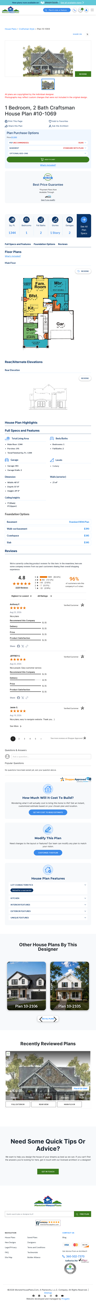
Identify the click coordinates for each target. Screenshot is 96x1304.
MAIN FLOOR (69, 1104)
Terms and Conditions (36, 1247)
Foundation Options (44, 244)
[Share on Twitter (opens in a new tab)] (22, 646)
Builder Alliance (33, 1257)
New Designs (10, 1242)
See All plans (48, 1019)
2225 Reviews (25, 588)
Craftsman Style (27, 29)
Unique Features (20, 917)
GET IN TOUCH (48, 1172)
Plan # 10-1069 (80, 1088)
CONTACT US (68, 1233)
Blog (64, 1237)
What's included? (13, 256)
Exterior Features (21, 911)
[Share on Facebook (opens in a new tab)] (18, 646)
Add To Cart (50, 159)
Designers (31, 1242)
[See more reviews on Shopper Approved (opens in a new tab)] (27, 646)
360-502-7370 (75, 1256)
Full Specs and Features (18, 244)
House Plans (11, 29)
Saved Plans (32, 1237)
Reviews (63, 244)
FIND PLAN (84, 1214)
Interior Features (20, 904)
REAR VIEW (43, 1104)
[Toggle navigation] (92, 10)
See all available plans (71, 2)
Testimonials (32, 1252)
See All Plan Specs (84, 230)
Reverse (83, 74)
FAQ (7, 1252)
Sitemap (48, 1293)
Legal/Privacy (11, 1247)
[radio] (48, 577)
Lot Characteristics (22, 885)
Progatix (66, 1299)
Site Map (8, 1257)
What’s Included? (48, 165)
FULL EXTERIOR (17, 1104)
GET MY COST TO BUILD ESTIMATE (48, 812)
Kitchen (15, 898)
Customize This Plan (48, 853)
